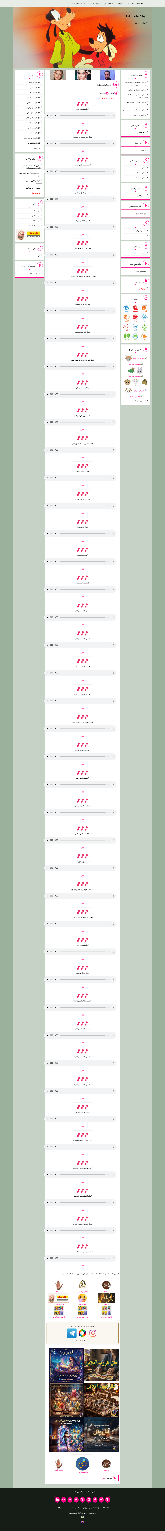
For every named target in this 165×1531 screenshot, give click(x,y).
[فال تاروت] (101, 1365)
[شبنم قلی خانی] (58, 75)
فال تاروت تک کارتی (33, 97)
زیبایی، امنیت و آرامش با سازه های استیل (30, 174)
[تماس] (82, 1500)
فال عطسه (36, 255)
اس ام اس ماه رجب (140, 114)
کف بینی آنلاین (141, 195)
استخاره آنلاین (108, 3)
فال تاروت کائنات (34, 92)
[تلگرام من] (101, 1500)
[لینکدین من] (57, 1500)
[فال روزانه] (66, 1365)
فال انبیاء (143, 150)
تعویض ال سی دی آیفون (32, 188)
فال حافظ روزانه (35, 215)
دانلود (82, 123)
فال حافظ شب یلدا (34, 220)
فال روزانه (120, 3)
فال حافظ (140, 3)
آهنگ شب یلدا (136, 16)
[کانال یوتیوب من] (63, 1500)
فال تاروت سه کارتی (33, 102)
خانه (148, 3)
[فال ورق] (66, 1435)
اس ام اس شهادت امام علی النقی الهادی (137, 103)
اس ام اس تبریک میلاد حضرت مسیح (134, 110)
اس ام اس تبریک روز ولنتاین (137, 89)
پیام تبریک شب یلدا (34, 226)
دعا (145, 235)
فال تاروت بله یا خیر (33, 143)
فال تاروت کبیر (35, 87)
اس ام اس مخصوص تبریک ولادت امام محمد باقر (136, 96)
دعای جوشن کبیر (140, 230)
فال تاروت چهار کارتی (33, 107)
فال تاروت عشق (35, 132)
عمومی (104, 1478)
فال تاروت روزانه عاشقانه (32, 138)
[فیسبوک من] (95, 1500)
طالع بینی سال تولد (140, 401)
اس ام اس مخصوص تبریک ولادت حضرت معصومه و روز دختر (136, 83)
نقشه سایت (73, 1513)
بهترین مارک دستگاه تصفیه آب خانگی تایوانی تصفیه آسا (31, 167)
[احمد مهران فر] (107, 75)
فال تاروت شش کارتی (33, 117)
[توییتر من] (76, 1500)
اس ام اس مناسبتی (94, 3)
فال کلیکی (143, 253)
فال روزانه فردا (35, 273)
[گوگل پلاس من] (70, 1500)
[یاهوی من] (107, 1500)
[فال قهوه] (101, 1400)
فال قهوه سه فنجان (140, 172)
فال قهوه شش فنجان (139, 177)
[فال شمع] (66, 1400)
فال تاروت (130, 3)
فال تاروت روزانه (34, 82)
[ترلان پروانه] (83, 75)
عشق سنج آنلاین (141, 271)
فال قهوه (143, 167)
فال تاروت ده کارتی (34, 127)
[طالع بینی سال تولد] (135, 378)
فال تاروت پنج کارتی (33, 112)
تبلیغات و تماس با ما (78, 3)
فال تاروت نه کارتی (34, 122)
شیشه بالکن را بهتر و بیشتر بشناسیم (32, 182)
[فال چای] (101, 1435)
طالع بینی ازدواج (141, 213)
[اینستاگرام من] (88, 1500)
